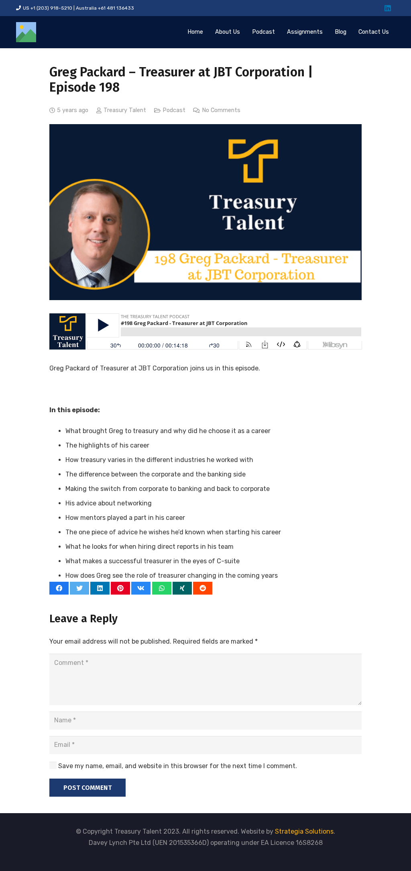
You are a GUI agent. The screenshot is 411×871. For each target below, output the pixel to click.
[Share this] (59, 588)
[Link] (26, 32)
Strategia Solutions (304, 831)
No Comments (221, 110)
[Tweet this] (79, 588)
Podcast (174, 110)
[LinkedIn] (387, 8)
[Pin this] (120, 588)
